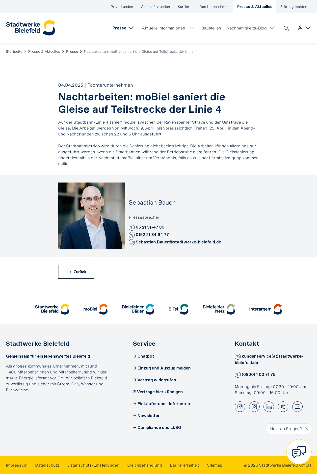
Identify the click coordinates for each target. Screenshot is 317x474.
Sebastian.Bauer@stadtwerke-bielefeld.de (178, 241)
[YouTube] (297, 406)
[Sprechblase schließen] (307, 429)
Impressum (16, 465)
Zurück (79, 272)
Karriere (184, 6)
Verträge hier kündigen (160, 391)
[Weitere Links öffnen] (303, 28)
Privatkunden (122, 6)
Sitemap (214, 465)
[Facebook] (240, 406)
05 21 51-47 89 (149, 227)
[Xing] (283, 406)
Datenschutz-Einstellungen (93, 465)
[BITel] (178, 309)
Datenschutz (47, 465)
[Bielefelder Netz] (218, 309)
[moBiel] (95, 309)
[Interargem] (266, 309)
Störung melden (293, 6)
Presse (72, 51)
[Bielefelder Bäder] (138, 309)
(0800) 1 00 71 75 (258, 374)
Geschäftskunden (155, 6)
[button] (132, 228)
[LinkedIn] (269, 406)
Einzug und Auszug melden (164, 368)
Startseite (14, 51)
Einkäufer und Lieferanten (163, 403)
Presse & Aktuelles (254, 6)
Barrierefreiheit (184, 465)
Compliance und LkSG (159, 427)
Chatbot (145, 356)
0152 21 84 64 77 (152, 234)
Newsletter (148, 415)
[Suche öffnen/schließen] (286, 28)
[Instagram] (254, 406)
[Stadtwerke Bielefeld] (52, 309)
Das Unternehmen (214, 6)
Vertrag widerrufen (156, 379)
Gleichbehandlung (144, 465)
